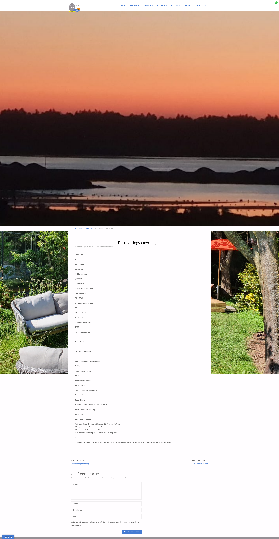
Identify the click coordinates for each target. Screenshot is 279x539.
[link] (206, 5)
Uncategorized (85, 229)
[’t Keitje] (77, 8)
